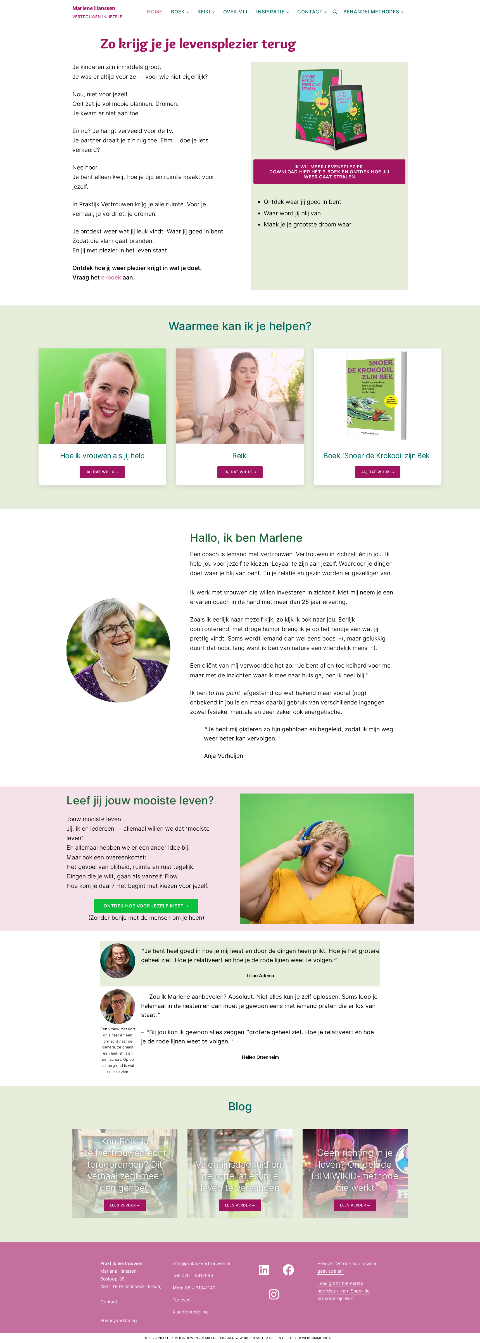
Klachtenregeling (190, 1312)
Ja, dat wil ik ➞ (105, 473)
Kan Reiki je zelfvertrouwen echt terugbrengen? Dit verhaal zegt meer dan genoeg (124, 1164)
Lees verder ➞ (128, 1206)
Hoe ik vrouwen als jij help (102, 455)
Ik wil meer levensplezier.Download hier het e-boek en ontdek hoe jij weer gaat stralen (329, 172)
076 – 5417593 (197, 1275)
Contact (108, 1301)
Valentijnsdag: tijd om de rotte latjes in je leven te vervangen (240, 1176)
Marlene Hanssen (93, 7)
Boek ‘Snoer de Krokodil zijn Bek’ (377, 455)
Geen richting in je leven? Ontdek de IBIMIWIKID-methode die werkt (355, 1170)
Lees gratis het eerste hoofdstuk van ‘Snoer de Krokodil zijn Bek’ (343, 1290)
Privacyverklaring (118, 1320)
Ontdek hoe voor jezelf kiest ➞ (146, 906)
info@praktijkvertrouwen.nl (201, 1263)
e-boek (112, 277)
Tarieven (182, 1300)
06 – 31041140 (200, 1288)
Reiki (240, 455)
